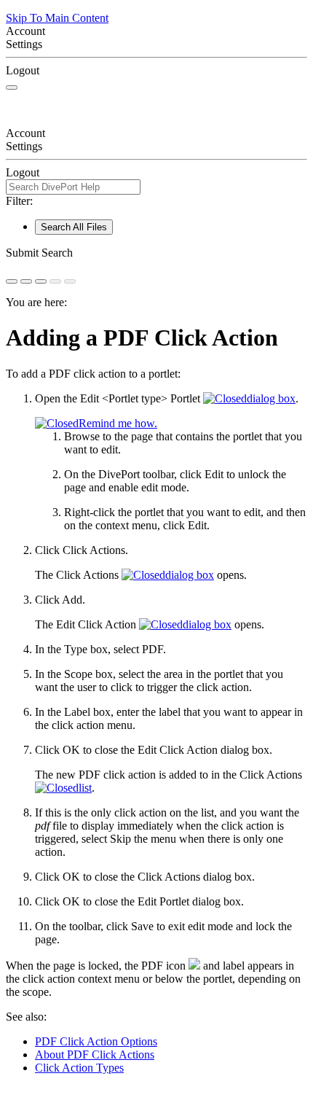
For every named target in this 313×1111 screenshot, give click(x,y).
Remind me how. (118, 423)
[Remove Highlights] (11, 281)
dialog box (271, 398)
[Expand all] (26, 281)
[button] (156, 253)
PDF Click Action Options (96, 1041)
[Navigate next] (70, 281)
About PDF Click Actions (94, 1054)
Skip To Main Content (57, 18)
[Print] (41, 281)
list (85, 787)
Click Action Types (79, 1067)
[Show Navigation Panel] (11, 87)
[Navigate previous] (55, 281)
